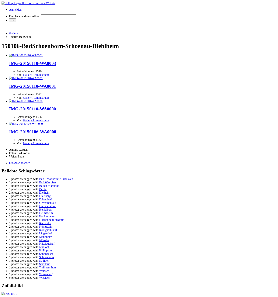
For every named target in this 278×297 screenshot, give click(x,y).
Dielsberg (45, 196)
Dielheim (44, 192)
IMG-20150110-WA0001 (32, 86)
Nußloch (44, 247)
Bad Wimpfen (47, 182)
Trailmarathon (47, 267)
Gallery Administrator (36, 74)
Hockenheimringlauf (51, 219)
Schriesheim (46, 257)
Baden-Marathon (49, 185)
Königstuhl (45, 226)
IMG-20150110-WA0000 (32, 108)
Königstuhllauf (48, 230)
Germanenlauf (47, 202)
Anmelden (15, 9)
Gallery (13, 33)
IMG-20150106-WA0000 (32, 131)
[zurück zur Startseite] (28, 3)
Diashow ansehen (19, 162)
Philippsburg (46, 250)
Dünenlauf (45, 199)
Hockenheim (46, 216)
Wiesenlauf (45, 274)
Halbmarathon (47, 206)
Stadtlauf (44, 264)
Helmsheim (46, 213)
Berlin (43, 189)
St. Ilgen (44, 260)
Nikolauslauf (46, 243)
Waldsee (44, 270)
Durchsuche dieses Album (24, 16)
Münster (44, 240)
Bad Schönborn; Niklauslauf (56, 179)
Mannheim (45, 236)
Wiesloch (44, 277)
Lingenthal (45, 233)
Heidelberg (45, 209)
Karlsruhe (45, 223)
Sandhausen (46, 253)
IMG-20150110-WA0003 (32, 63)
